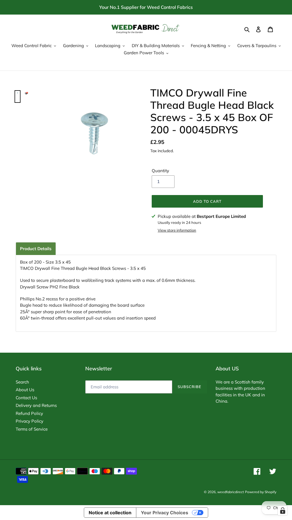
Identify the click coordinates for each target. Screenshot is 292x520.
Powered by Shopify (260, 492)
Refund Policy (29, 413)
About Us (25, 389)
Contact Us (26, 397)
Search (22, 382)
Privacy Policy (29, 421)
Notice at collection (110, 512)
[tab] (36, 248)
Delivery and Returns (36, 405)
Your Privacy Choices (164, 512)
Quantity (160, 170)
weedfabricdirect (230, 492)
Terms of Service (32, 429)
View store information (177, 230)
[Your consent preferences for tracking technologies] (282, 510)
